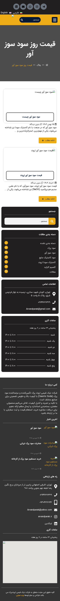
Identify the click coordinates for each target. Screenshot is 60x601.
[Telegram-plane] (44, 7)
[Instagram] (37, 7)
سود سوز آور (50, 253)
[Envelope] (23, 7)
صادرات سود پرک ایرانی (30, 443)
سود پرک (51, 248)
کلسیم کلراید (50, 267)
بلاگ (39, 65)
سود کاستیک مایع (47, 257)
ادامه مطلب (51, 90)
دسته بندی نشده (48, 243)
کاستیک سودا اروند (47, 262)
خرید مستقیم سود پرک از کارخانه (26, 459)
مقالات (53, 272)
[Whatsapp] (30, 7)
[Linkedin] (16, 7)
